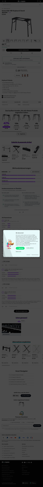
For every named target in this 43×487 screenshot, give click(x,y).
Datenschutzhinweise (35, 254)
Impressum (28, 254)
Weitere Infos (18, 251)
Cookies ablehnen (30, 248)
